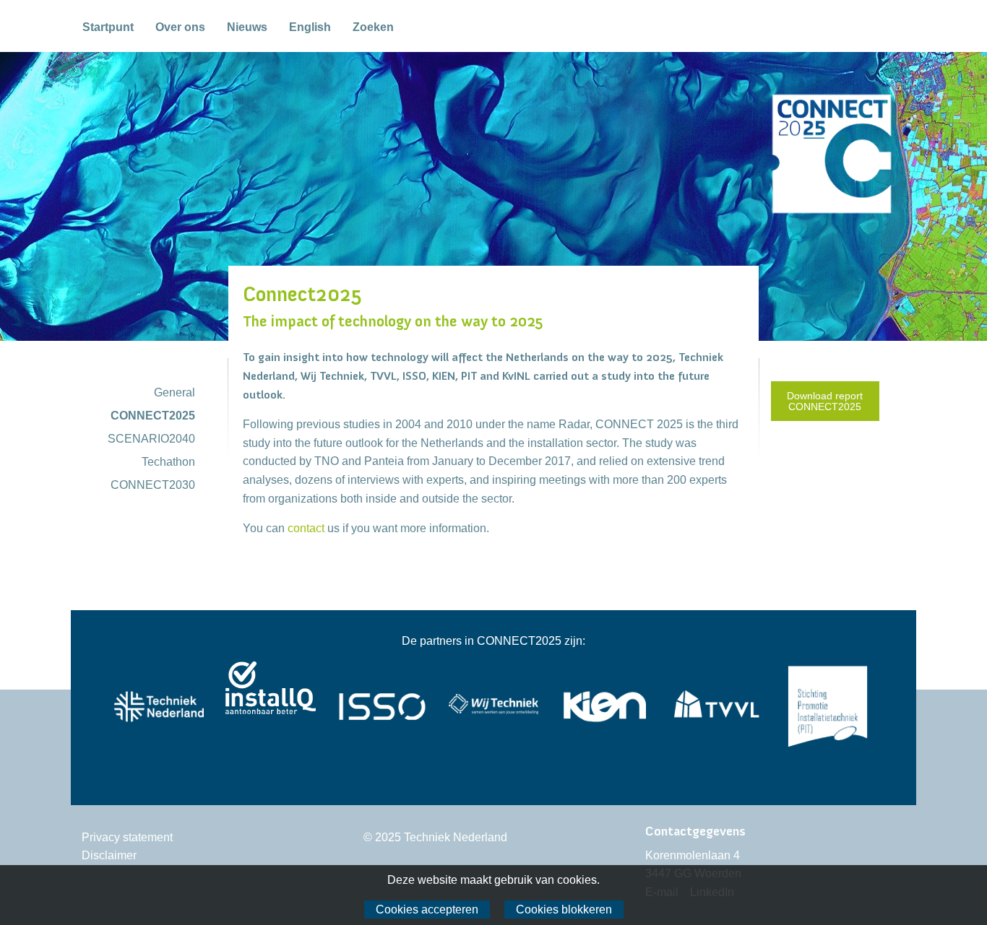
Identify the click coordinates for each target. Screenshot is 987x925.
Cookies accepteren (427, 909)
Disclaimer (109, 855)
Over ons (180, 27)
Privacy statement (127, 837)
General (174, 392)
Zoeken (373, 27)
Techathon (168, 462)
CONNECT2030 (153, 485)
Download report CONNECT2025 (825, 401)
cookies (577, 880)
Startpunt (108, 27)
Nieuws (247, 27)
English (310, 27)
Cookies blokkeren (564, 909)
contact (306, 528)
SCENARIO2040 (151, 439)
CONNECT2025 (153, 415)
